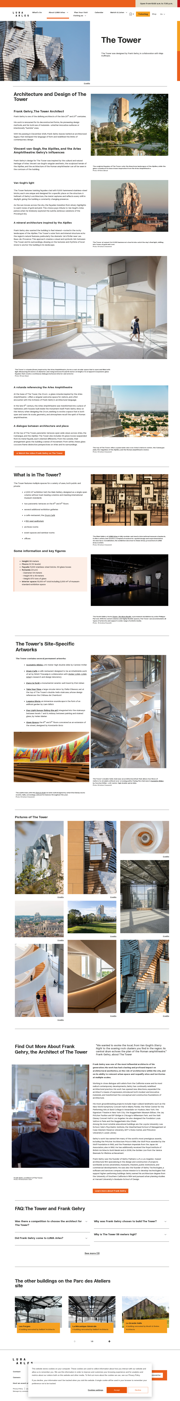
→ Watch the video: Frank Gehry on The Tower (39, 453)
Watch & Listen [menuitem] (117, 12)
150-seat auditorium (35, 521)
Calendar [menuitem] (99, 12)
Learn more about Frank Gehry (110, 1191)
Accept (117, 1390)
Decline (138, 1390)
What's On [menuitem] (37, 12)
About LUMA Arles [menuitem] (57, 12)
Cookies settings (95, 1390)
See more (92, 1253)
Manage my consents (21, 1391)
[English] (163, 14)
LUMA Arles (113, 536)
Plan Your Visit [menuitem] (81, 12)
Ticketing (143, 14)
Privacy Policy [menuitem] (18, 1389)
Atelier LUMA (74, 674)
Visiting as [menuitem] (78, 16)
